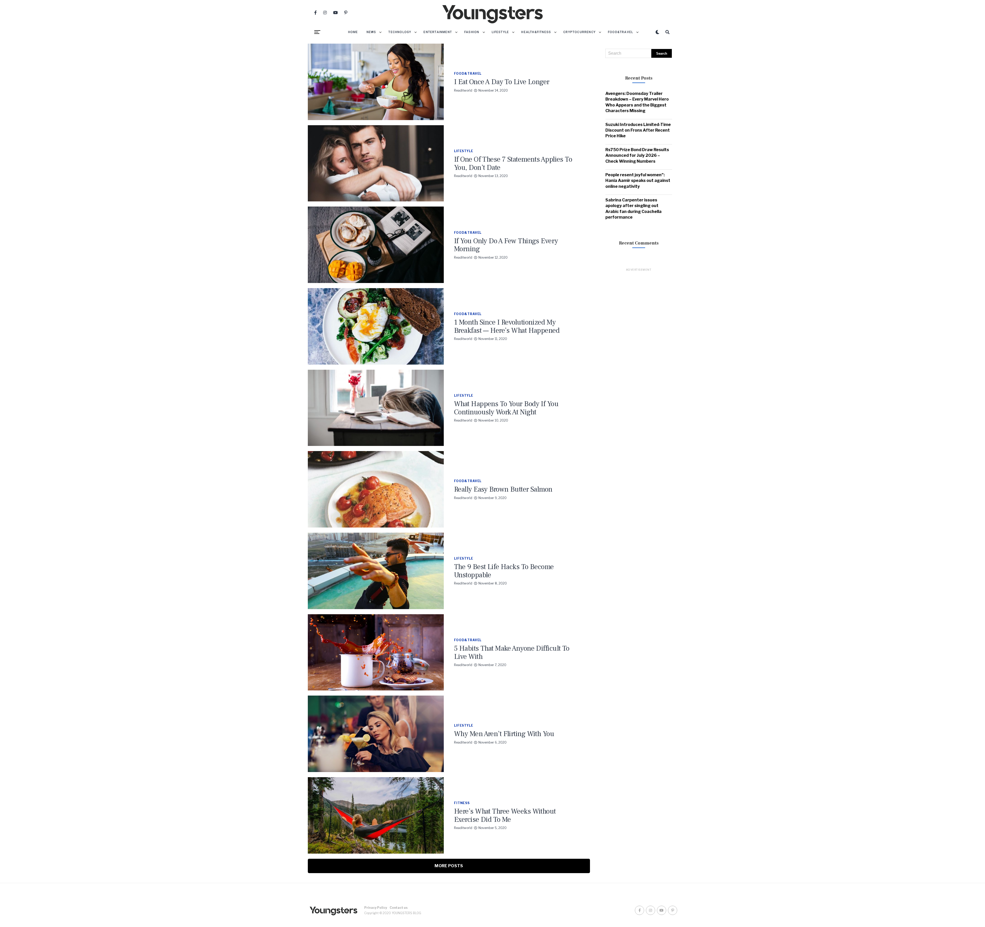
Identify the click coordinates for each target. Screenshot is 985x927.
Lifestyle (500, 32)
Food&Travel (620, 32)
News (371, 32)
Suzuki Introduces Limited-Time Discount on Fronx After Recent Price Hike (638, 130)
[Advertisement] (638, 349)
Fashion (471, 32)
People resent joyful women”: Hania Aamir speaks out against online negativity (637, 180)
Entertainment (437, 32)
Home (353, 32)
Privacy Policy (375, 908)
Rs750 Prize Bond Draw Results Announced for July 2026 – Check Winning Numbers (637, 155)
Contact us (399, 908)
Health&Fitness (536, 32)
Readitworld (463, 90)
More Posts (449, 865)
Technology (399, 32)
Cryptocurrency (579, 32)
